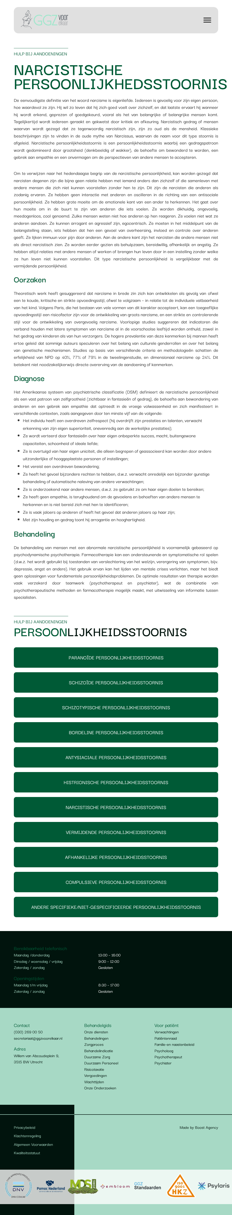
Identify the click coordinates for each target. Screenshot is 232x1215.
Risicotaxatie (94, 1069)
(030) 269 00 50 (28, 1032)
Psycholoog (164, 1050)
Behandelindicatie (98, 1050)
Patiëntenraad (166, 1038)
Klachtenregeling (27, 1135)
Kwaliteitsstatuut (27, 1152)
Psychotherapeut (168, 1057)
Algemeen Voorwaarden (33, 1144)
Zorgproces (94, 1044)
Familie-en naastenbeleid (174, 1044)
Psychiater (163, 1063)
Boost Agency (206, 1127)
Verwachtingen (167, 1032)
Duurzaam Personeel (101, 1063)
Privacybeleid (24, 1127)
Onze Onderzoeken (100, 1088)
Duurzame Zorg (97, 1057)
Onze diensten (96, 1032)
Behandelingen (96, 1038)
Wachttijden (94, 1081)
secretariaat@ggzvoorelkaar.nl (38, 1038)
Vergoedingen (95, 1075)
